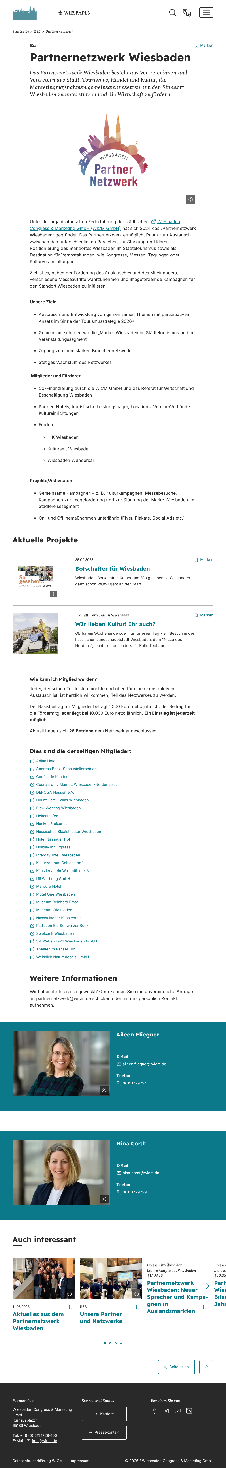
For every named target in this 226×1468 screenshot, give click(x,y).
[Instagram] (166, 1411)
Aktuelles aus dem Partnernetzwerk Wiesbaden (38, 1321)
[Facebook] (155, 1411)
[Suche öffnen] (172, 12)
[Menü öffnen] (206, 12)
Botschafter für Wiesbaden (112, 568)
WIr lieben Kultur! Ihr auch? (115, 624)
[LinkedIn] (189, 1411)
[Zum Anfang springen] (206, 1367)
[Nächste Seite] (207, 1286)
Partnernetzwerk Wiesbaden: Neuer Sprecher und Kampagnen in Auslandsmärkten (177, 1296)
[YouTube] (178, 1411)
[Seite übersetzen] (187, 12)
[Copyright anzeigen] (190, 198)
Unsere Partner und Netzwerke (101, 1317)
